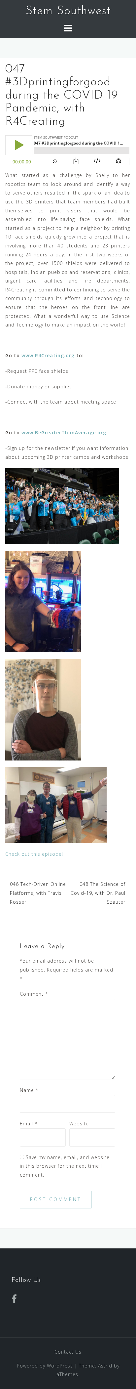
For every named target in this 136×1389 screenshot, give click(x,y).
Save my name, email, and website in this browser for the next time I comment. (65, 1166)
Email (28, 1123)
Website (79, 1123)
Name (29, 1090)
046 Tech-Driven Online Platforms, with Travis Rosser (38, 893)
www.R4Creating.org (48, 355)
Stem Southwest (68, 11)
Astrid (105, 1366)
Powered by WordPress (45, 1366)
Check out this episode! (34, 854)
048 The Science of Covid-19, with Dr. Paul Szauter (98, 893)
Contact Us (68, 1352)
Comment (34, 994)
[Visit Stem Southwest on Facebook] (14, 1300)
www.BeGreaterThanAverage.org (63, 432)
